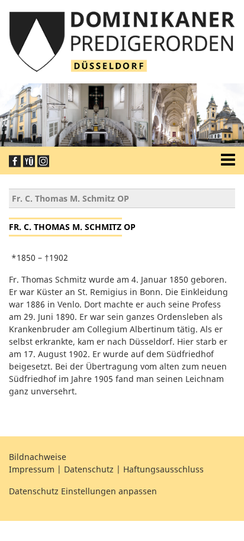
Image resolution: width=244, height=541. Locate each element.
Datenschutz (89, 469)
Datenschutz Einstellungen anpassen (83, 491)
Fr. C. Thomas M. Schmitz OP (70, 198)
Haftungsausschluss (163, 469)
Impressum (31, 469)
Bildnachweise (37, 456)
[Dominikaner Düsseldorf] (122, 40)
